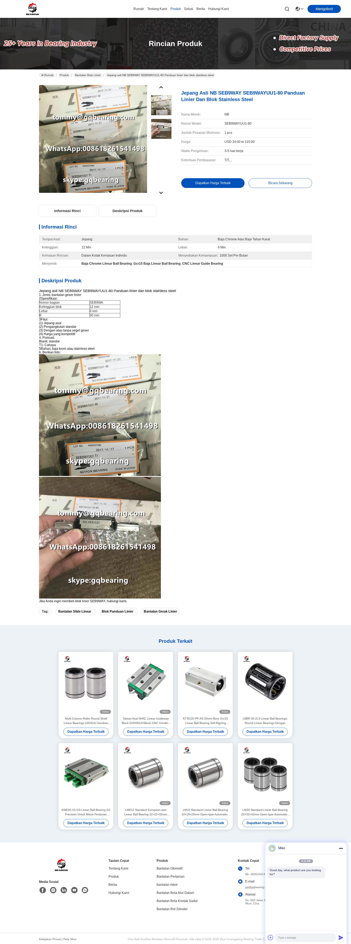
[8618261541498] (85, 890)
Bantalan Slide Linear (74, 611)
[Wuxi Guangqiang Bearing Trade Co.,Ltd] (32, 9)
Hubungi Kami (218, 9)
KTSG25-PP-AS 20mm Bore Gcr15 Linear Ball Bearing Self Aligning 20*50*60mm (205, 721)
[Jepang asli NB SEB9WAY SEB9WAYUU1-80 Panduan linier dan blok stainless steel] (93, 139)
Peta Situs (69, 939)
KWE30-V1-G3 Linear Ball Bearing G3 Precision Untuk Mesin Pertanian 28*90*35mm (86, 812)
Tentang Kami (157, 9)
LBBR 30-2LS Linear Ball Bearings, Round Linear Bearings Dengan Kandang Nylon (265, 721)
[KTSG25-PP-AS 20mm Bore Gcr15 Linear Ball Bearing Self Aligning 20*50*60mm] (205, 684)
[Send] (341, 937)
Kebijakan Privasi (50, 939)
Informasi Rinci (67, 211)
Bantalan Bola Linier (88, 75)
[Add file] (270, 937)
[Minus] (340, 848)
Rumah (138, 9)
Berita (200, 9)
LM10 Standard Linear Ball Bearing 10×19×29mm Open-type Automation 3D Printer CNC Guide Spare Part (205, 812)
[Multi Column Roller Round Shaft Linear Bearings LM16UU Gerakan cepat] (86, 684)
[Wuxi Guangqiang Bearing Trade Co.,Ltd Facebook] (42, 890)
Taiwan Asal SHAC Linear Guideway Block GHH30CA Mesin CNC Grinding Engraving (146, 721)
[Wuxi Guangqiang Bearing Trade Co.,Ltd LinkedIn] (63, 890)
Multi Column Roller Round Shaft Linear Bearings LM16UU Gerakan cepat (86, 721)
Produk (175, 9)
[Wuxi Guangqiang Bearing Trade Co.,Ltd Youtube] (74, 890)
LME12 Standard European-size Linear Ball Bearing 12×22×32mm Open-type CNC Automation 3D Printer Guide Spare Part (145, 812)
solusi (188, 9)
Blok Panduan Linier (117, 611)
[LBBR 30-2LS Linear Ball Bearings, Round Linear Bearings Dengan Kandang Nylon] (265, 684)
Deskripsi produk (128, 211)
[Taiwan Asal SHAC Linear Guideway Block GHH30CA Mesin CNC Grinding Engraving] (146, 684)
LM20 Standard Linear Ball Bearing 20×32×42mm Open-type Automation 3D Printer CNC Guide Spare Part (265, 812)
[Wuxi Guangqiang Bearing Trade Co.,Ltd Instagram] (53, 890)
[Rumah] (61, 870)
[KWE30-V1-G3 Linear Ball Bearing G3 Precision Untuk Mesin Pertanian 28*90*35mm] (86, 775)
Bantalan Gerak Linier (160, 611)
